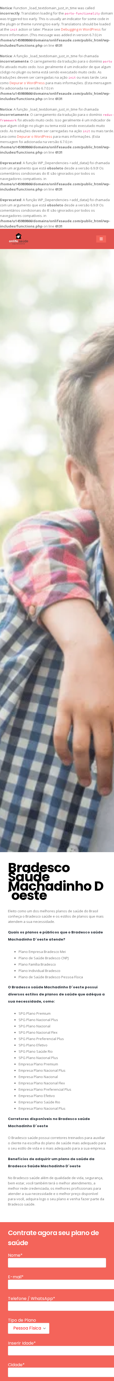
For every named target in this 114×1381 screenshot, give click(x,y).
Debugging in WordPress (81, 29)
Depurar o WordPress (27, 82)
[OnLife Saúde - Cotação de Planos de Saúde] (18, 239)
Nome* (15, 1255)
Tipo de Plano (22, 1320)
